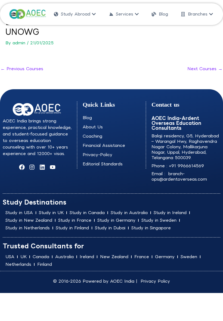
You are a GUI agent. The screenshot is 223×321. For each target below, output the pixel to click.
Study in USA (19, 212)
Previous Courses (22, 68)
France (141, 256)
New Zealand (114, 256)
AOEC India (122, 281)
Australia (64, 256)
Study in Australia (129, 212)
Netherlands (18, 264)
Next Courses (204, 68)
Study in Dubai (110, 227)
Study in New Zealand (28, 220)
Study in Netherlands (27, 227)
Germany (165, 256)
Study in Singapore (151, 227)
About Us (93, 127)
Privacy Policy (155, 281)
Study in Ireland (170, 212)
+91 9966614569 (186, 165)
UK (23, 256)
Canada (41, 256)
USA (9, 256)
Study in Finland (72, 227)
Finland (44, 264)
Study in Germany (116, 220)
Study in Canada (87, 212)
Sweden (189, 256)
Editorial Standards (103, 163)
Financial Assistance (104, 145)
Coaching (92, 136)
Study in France (74, 220)
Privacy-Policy (97, 154)
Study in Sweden (158, 220)
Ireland (87, 256)
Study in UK (51, 212)
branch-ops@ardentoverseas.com (179, 176)
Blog (87, 117)
